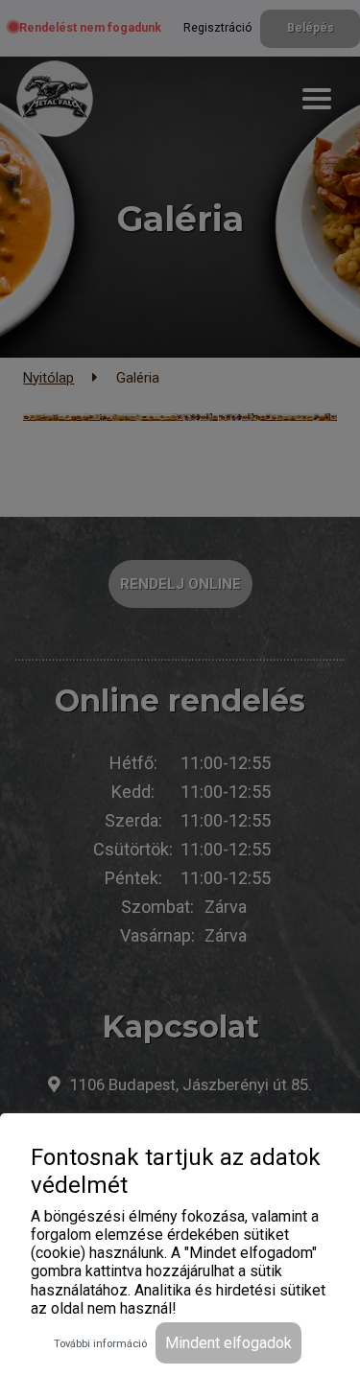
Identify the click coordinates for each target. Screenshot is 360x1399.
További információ (100, 1344)
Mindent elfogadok (228, 1343)
